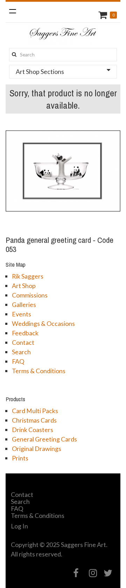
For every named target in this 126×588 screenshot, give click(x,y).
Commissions (30, 295)
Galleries (24, 304)
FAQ (18, 361)
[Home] (63, 35)
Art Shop (24, 285)
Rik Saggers (27, 276)
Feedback (25, 333)
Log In (19, 525)
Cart (103, 15)
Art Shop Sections (40, 71)
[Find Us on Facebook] (76, 573)
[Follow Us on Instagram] (93, 573)
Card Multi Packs (35, 411)
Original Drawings (36, 448)
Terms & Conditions (38, 371)
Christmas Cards (34, 420)
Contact (23, 342)
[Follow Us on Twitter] (108, 573)
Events (21, 314)
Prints (20, 458)
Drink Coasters (32, 429)
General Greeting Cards (44, 439)
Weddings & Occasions (43, 323)
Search (21, 352)
